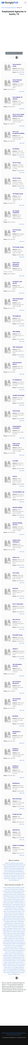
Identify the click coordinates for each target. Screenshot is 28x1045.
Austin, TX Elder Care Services (17, 896)
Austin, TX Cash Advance (14, 904)
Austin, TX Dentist (17, 894)
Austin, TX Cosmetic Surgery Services (15, 931)
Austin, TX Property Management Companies (14, 969)
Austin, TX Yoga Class (14, 953)
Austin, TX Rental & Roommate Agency (12, 887)
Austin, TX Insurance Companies (16, 909)
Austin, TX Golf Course (14, 913)
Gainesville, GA (13, 871)
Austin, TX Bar (6, 901)
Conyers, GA (7, 871)
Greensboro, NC (18, 873)
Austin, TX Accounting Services (10, 911)
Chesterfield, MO (6, 873)
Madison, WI (16, 880)
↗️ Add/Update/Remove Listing (14, 53)
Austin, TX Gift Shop (14, 902)
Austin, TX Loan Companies (19, 960)
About (19, 1034)
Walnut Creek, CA (13, 870)
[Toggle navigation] (25, 2)
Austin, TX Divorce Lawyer (13, 945)
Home (2, 7)
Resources (14, 1034)
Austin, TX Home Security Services (16, 899)
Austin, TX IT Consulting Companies (16, 967)
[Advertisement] (14, 33)
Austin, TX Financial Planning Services (16, 950)
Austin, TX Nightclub (14, 901)
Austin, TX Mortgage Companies (10, 928)
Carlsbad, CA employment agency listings (14, 863)
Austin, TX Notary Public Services (11, 962)
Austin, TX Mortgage (16, 906)
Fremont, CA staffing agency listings (11, 864)
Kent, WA (11, 880)
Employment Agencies (10, 7)
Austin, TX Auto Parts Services (13, 919)
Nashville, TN (15, 876)
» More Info (21, 74)
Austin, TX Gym (8, 952)
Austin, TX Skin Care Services (9, 933)
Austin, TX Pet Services (9, 965)
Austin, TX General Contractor (16, 923)
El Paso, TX (14, 878)
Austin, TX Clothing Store (8, 925)
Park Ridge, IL (20, 871)
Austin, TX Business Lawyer (14, 942)
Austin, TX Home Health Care (9, 897)
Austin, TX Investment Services (17, 935)
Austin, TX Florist (13, 930)
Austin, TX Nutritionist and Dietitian (15, 926)
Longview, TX (21, 878)
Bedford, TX (21, 876)
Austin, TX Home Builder (19, 955)
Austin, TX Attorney (14, 892)
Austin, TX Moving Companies (14, 891)
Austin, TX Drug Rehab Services (10, 970)
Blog (18, 1033)
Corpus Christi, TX (8, 878)
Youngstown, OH (7, 876)
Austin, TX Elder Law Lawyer (18, 964)
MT (14, 873)
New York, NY (14, 875)
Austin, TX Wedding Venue (14, 974)
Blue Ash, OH (21, 875)
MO (11, 873)
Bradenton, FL (20, 870)
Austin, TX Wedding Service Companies (15, 972)
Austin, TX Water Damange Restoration (12, 957)
